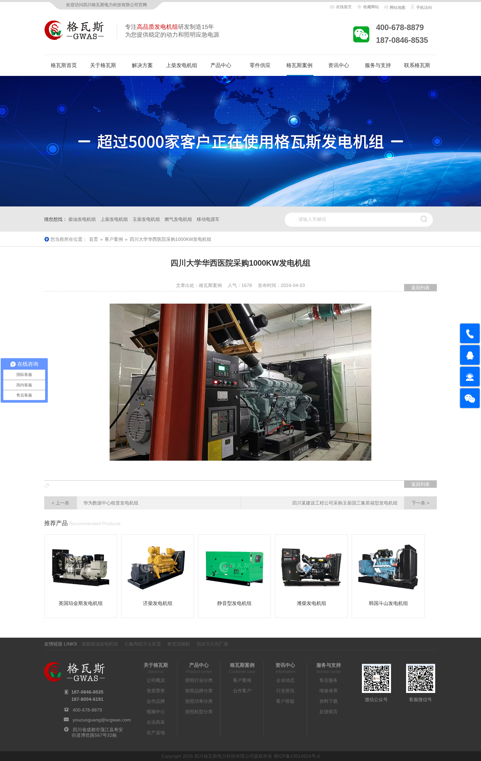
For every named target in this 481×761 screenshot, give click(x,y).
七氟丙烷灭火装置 (142, 643)
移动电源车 (208, 219)
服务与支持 (378, 65)
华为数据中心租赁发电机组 (95, 502)
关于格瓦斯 (103, 65)
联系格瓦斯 (417, 65)
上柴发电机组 (181, 65)
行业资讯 (285, 690)
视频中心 (156, 711)
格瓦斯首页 (64, 65)
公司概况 (156, 680)
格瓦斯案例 (299, 65)
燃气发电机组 (178, 219)
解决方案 (142, 65)
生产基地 (156, 732)
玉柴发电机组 (146, 219)
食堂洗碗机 (178, 643)
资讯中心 (338, 65)
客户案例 (114, 239)
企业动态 (285, 680)
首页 (93, 239)
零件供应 (260, 65)
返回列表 (420, 287)
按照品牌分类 (199, 690)
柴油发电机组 (82, 219)
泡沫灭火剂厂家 (212, 643)
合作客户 (242, 690)
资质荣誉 (156, 690)
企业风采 (156, 722)
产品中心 (220, 65)
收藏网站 (370, 7)
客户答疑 (285, 701)
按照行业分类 (199, 680)
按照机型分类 (199, 711)
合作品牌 (156, 701)
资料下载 (328, 701)
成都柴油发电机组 (99, 643)
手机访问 (423, 7)
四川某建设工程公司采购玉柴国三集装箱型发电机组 (360, 502)
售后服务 (328, 680)
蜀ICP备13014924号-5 (297, 756)
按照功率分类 (199, 701)
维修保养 (328, 690)
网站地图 (397, 7)
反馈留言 (328, 711)
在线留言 (344, 7)
